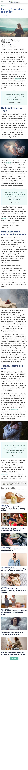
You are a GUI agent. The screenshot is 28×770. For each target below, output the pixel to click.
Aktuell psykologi (6, 547)
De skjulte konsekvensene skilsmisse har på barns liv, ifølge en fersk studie (14, 612)
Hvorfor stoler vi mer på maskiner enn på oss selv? (13, 550)
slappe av (5, 218)
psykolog (4, 474)
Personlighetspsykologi (7, 567)
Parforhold (4, 587)
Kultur (3, 527)
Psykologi (3, 5)
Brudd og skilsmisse (6, 609)
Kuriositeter (4, 651)
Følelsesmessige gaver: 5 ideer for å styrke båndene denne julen (13, 529)
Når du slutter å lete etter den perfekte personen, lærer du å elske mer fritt (13, 590)
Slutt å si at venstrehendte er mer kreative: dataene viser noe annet (13, 653)
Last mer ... (14, 658)
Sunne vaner (4, 505)
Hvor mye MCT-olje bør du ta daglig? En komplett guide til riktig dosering (13, 508)
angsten (17, 78)
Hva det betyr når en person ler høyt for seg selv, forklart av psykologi (14, 570)
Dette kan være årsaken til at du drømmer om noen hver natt (12, 633)
